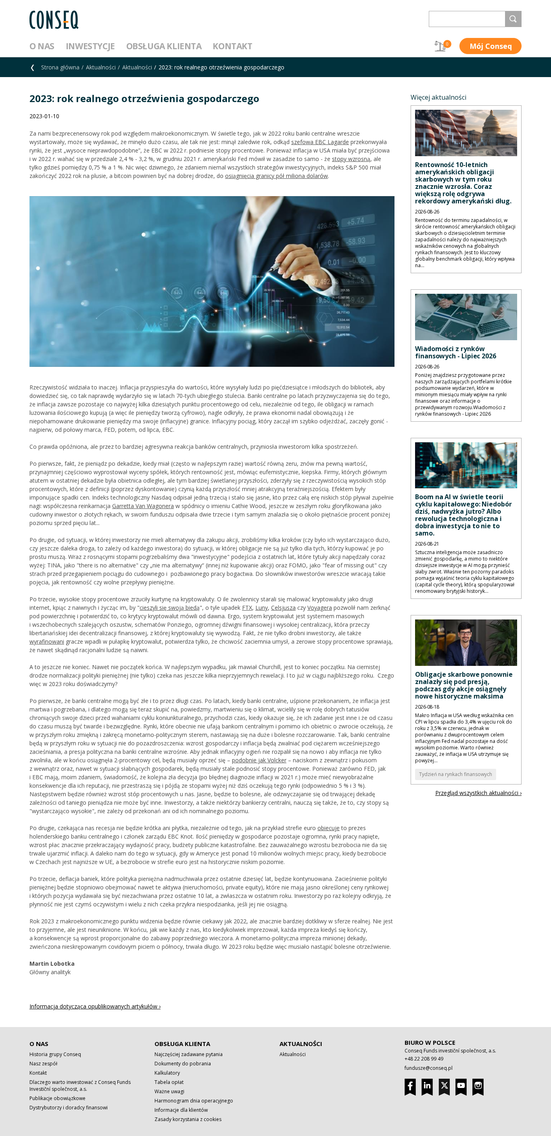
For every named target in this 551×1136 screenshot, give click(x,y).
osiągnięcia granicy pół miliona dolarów (276, 176)
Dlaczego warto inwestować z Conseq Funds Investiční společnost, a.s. (80, 1085)
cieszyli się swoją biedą (170, 607)
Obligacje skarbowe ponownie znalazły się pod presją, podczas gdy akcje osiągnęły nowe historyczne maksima (464, 685)
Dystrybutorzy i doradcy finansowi (68, 1107)
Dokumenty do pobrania (182, 1063)
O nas (41, 46)
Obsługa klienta (164, 46)
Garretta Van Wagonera (143, 506)
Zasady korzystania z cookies (187, 1119)
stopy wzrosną (351, 159)
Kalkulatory (167, 1072)
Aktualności (101, 67)
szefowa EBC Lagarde (320, 142)
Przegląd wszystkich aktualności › (478, 793)
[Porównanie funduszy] (440, 46)
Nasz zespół (43, 1063)
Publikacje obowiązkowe (57, 1098)
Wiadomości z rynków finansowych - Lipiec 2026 (455, 352)
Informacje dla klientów (181, 1110)
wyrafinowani (46, 641)
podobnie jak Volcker (259, 760)
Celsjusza (283, 607)
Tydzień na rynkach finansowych (455, 774)
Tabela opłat (169, 1082)
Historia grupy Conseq (55, 1054)
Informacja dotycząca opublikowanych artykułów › (95, 1006)
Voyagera (319, 607)
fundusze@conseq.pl (429, 1068)
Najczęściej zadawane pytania (188, 1054)
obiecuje (328, 828)
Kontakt (232, 46)
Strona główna (60, 67)
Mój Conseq (491, 46)
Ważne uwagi (169, 1091)
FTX (247, 607)
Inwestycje (90, 46)
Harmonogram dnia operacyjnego (193, 1100)
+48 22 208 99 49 (424, 1058)
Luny (261, 607)
